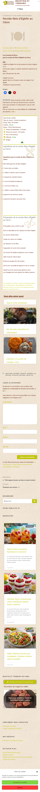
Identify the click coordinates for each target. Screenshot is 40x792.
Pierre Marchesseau (24, 15)
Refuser (20, 787)
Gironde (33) (27, 51)
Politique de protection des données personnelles (17, 757)
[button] (37, 772)
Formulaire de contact (9, 726)
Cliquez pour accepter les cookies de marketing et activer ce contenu (20, 699)
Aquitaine (17, 51)
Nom (5, 427)
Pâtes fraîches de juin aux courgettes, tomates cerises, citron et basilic (19, 656)
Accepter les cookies (20, 782)
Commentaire (7, 402)
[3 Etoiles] (6, 100)
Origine (5, 51)
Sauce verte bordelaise (17, 303)
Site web (5, 446)
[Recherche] (34, 501)
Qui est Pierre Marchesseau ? (12, 752)
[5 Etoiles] (9, 100)
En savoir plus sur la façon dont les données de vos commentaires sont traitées (19, 464)
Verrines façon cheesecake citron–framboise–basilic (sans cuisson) (19, 602)
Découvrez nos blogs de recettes (13, 740)
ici (15, 111)
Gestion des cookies (9, 759)
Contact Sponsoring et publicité (12, 728)
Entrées (11, 48)
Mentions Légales (8, 755)
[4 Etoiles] (8, 100)
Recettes (5, 48)
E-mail (5, 437)
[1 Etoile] (3, 100)
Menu (21, 9)
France (10, 51)
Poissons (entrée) (22, 48)
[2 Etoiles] (5, 100)
